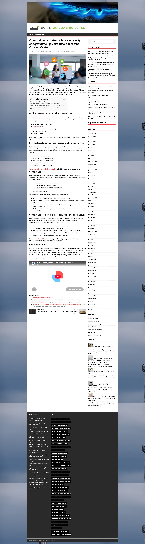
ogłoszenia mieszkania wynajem (61, 497)
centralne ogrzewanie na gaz (61, 428)
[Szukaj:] (102, 41)
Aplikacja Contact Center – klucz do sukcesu (42, 101)
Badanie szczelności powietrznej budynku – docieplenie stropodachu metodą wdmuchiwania (38, 446)
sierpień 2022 (92, 203)
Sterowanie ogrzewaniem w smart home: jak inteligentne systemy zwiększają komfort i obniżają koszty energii (100, 57)
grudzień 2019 (92, 293)
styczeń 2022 (92, 223)
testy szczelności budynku (60, 531)
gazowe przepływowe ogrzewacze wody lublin (66, 447)
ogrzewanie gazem (57, 484)
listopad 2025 (92, 153)
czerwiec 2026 (92, 136)
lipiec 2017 (91, 301)
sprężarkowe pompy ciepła (60, 525)
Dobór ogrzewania (93, 318)
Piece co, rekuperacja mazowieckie (97, 104)
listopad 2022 (92, 195)
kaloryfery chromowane (59, 453)
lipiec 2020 (91, 273)
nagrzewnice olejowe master (60, 472)
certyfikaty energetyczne (60, 431)
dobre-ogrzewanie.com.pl (48, 51)
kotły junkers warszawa (59, 469)
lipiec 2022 (91, 206)
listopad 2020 (92, 262)
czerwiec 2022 (92, 209)
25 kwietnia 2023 (35, 51)
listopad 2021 (92, 228)
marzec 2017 (91, 307)
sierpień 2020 (92, 270)
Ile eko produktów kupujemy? (42, 297)
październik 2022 (92, 198)
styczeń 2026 (92, 150)
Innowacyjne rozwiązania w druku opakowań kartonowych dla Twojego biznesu (57, 304)
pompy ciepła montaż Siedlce (60, 515)
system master (56, 528)
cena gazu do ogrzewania (59, 425)
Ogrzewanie (91, 332)
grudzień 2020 (92, 259)
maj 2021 (90, 245)
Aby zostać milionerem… (40, 300)
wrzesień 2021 (92, 234)
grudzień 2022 (92, 192)
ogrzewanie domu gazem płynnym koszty (64, 481)
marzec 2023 (91, 184)
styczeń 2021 (92, 256)
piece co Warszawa (57, 500)
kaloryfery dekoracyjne (59, 456)
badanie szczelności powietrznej (62, 422)
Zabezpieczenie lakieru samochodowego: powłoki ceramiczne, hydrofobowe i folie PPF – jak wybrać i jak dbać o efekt (101, 75)
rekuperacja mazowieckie (59, 522)
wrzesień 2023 (92, 172)
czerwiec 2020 (92, 276)
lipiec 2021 (91, 240)
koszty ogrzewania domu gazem (61, 465)
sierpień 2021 (92, 237)
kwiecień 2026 (92, 142)
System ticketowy (38, 126)
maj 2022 (90, 212)
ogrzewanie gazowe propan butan (62, 493)
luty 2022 (90, 220)
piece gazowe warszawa (59, 503)
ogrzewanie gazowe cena (59, 490)
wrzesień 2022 (92, 200)
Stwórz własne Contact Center (38, 239)
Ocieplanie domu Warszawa (60, 475)
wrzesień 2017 (92, 296)
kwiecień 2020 (92, 282)
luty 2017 (90, 310)
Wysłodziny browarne (39, 302)
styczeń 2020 (92, 290)
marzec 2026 (91, 144)
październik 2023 (92, 170)
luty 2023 (90, 186)
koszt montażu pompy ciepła (60, 462)
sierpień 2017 (92, 298)
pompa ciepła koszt (58, 509)
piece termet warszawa (59, 506)
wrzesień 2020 (92, 268)
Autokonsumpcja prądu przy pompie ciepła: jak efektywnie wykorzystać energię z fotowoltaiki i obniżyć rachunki (101, 64)
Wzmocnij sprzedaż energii (42, 169)
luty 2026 (90, 147)
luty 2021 (90, 254)
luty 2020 (90, 287)
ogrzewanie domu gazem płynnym (62, 478)
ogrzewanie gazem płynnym (60, 487)
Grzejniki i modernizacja (94, 324)
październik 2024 (92, 161)
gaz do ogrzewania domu (59, 444)
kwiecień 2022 (92, 214)
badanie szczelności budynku (60, 419)
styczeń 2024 (92, 167)
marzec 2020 (91, 284)
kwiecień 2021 (92, 248)
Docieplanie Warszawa (58, 437)
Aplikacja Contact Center (36, 117)
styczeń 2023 (92, 189)
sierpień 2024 (92, 164)
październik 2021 (92, 231)
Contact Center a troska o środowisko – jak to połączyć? (45, 107)
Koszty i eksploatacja (94, 327)
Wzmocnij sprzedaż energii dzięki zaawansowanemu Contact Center (48, 105)
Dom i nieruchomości (94, 321)
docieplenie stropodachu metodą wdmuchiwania (66, 440)
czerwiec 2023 (92, 175)
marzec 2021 (91, 251)
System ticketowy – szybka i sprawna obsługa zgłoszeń (45, 103)
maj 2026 (90, 139)
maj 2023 (90, 178)
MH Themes (52, 540)
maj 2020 (90, 279)
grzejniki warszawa (58, 450)
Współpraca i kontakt (36, 34)
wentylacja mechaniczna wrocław (62, 534)
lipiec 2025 (91, 156)
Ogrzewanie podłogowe (94, 335)
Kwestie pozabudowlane (64, 51)
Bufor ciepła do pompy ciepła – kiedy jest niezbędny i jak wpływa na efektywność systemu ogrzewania (101, 398)
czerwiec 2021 (92, 242)
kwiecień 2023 (92, 181)
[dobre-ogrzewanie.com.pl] (72, 22)
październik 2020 (92, 265)
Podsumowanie (35, 109)
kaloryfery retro (57, 459)
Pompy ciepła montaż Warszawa (61, 519)
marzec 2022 (91, 217)
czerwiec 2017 (92, 304)
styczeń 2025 (92, 158)
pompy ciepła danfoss (58, 512)
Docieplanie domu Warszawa (60, 434)
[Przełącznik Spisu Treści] (64, 99)
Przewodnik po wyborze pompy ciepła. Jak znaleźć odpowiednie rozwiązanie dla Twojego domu (39, 474)
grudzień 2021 (92, 226)
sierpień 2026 (92, 133)
